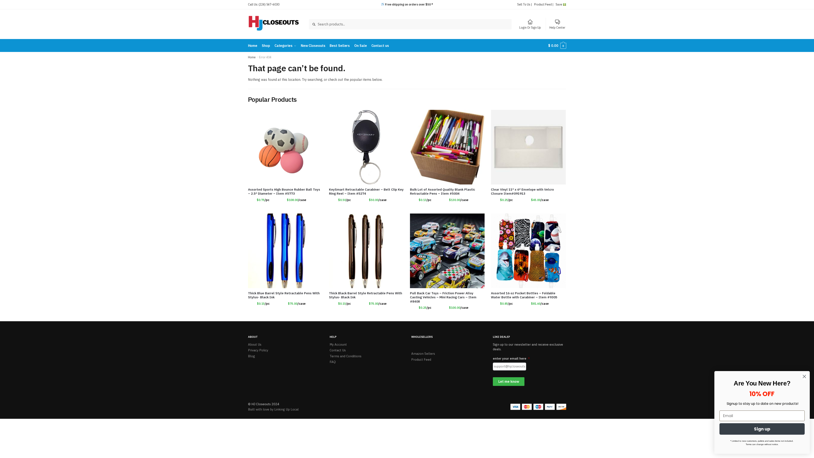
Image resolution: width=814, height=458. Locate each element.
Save (559, 4)
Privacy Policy (258, 350)
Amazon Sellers (423, 354)
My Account (338, 344)
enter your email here (511, 358)
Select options (366, 208)
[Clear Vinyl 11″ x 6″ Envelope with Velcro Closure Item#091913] (528, 147)
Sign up (762, 429)
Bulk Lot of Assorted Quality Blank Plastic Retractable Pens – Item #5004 (442, 191)
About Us (254, 344)
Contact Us (338, 350)
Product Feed (421, 359)
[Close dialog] (804, 376)
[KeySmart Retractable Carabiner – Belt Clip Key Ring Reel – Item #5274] (366, 147)
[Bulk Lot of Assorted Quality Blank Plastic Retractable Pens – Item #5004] (447, 147)
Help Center (557, 27)
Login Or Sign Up (530, 27)
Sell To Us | (524, 4)
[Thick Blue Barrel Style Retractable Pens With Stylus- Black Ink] (285, 251)
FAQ (333, 362)
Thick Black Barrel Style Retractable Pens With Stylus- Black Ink (365, 295)
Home (252, 57)
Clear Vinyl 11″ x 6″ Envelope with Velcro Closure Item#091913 (522, 191)
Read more (285, 208)
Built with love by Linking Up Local (273, 409)
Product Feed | (543, 4)
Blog (251, 356)
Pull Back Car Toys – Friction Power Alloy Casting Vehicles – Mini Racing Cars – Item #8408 (443, 297)
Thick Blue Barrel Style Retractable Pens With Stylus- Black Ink (284, 295)
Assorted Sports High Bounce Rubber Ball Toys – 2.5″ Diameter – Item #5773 (284, 191)
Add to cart (447, 208)
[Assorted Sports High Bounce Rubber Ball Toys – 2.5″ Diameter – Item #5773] (285, 147)
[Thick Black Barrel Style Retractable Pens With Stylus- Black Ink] (366, 251)
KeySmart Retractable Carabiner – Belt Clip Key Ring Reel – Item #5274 (366, 191)
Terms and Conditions (345, 356)
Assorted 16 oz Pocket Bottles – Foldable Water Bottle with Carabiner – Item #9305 (524, 295)
